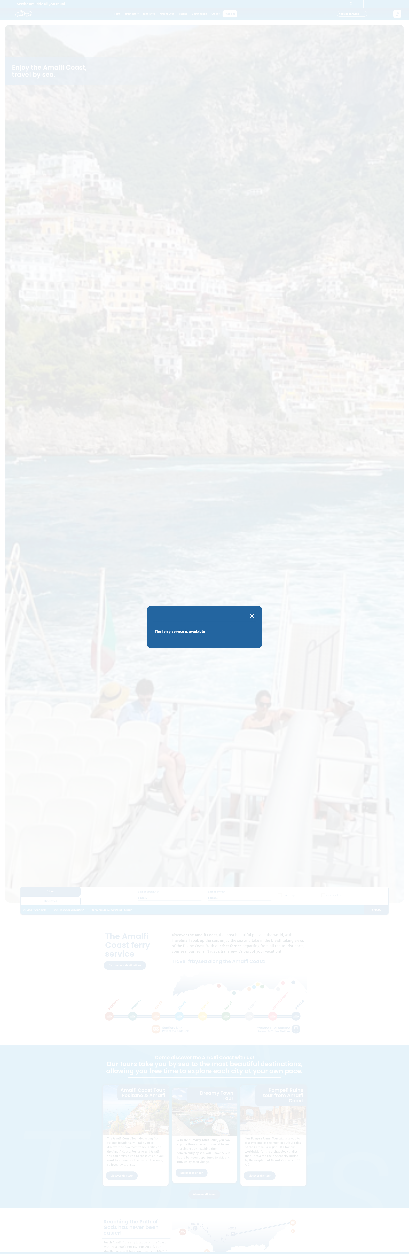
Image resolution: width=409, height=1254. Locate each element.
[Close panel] (252, 616)
